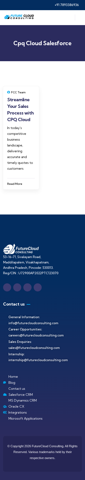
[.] (69, 19)
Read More (14, 184)
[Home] (19, 17)
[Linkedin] (17, 287)
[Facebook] (7, 287)
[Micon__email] (27, 287)
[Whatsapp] (38, 287)
